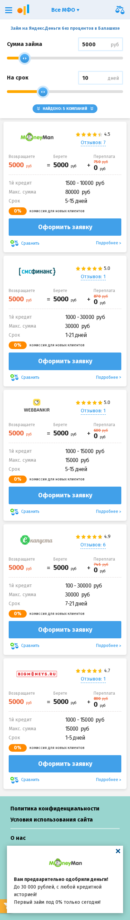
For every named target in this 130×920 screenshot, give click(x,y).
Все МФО (64, 10)
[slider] (24, 58)
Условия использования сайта (51, 819)
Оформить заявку (65, 227)
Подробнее (107, 243)
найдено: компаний (65, 108)
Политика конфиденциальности (54, 808)
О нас (18, 838)
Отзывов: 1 (93, 277)
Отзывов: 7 (93, 142)
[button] (8, 10)
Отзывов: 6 (93, 545)
